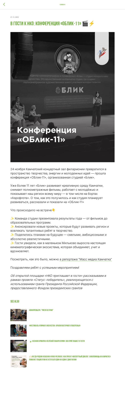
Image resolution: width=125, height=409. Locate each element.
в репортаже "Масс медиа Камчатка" (86, 259)
